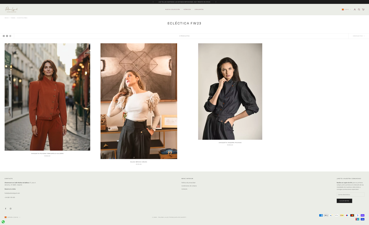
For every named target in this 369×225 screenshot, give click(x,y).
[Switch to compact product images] (10, 36)
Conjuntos (199, 9)
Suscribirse (344, 201)
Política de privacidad (188, 183)
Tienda (13, 18)
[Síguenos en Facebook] (6, 209)
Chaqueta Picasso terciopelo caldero (47, 153)
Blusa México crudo (138, 162)
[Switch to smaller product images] (7, 36)
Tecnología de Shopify (177, 217)
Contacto (184, 189)
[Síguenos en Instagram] (11, 209)
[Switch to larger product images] (4, 36)
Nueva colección (172, 9)
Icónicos (187, 9)
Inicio (7, 18)
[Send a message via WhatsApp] (3, 222)
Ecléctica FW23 (22, 18)
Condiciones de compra (189, 186)
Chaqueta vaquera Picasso (230, 142)
